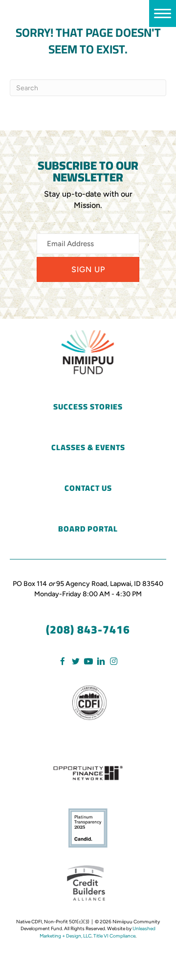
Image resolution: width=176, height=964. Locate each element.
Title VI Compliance (114, 936)
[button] (88, 269)
